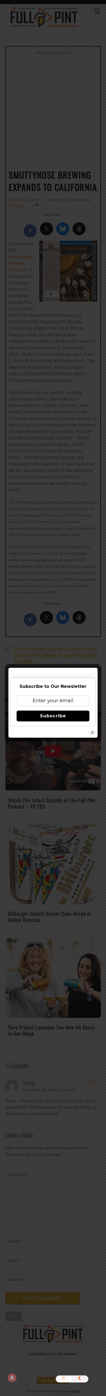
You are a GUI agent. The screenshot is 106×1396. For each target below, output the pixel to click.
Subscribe (53, 715)
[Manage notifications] (12, 1378)
